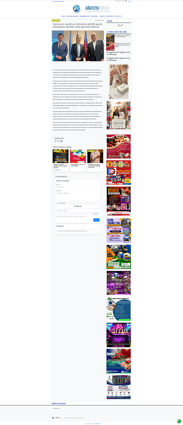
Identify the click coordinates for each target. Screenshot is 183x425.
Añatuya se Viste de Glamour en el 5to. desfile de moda (60, 166)
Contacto (117, 16)
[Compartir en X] (59, 141)
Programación (85, 16)
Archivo (102, 16)
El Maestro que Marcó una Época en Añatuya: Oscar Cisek (94, 166)
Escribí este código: (61, 203)
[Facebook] (121, 1)
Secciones (94, 16)
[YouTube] (126, 1)
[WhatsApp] (119, 1)
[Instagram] (124, 1)
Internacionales (72, 16)
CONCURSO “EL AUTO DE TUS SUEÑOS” (77, 165)
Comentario (58, 190)
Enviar (96, 220)
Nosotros (109, 16)
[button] (116, 1)
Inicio (64, 16)
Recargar (96, 213)
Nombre (58, 184)
